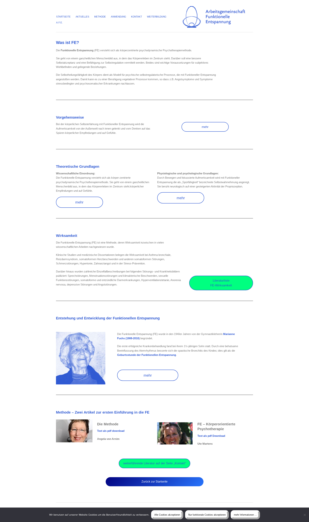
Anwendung (118, 16)
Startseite (63, 16)
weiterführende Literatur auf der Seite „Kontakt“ (154, 463)
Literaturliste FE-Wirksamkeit (221, 283)
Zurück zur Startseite (154, 481)
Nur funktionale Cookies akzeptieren (207, 514)
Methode (100, 16)
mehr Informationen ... (245, 514)
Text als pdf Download (211, 435)
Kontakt (136, 16)
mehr (205, 127)
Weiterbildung (156, 16)
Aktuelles (82, 16)
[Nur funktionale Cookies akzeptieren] (304, 515)
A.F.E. (59, 22)
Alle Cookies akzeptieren (167, 514)
